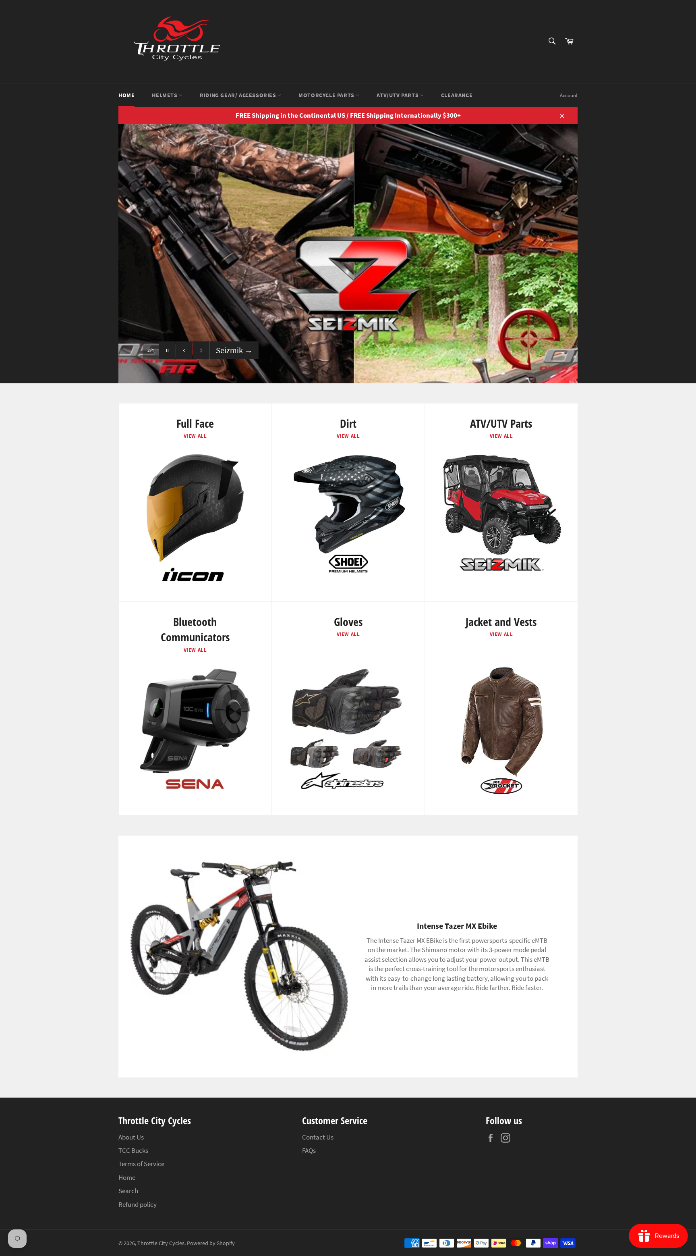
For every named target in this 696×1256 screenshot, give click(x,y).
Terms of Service (141, 1163)
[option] (348, 253)
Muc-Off (234, 350)
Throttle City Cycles (160, 1243)
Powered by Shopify (211, 1243)
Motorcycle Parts (327, 95)
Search (128, 1190)
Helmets (165, 95)
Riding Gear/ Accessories (239, 95)
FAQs (309, 1150)
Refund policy (137, 1204)
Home (126, 95)
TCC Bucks (133, 1150)
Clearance (456, 95)
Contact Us (318, 1137)
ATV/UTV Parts (398, 95)
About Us (131, 1137)
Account (569, 95)
